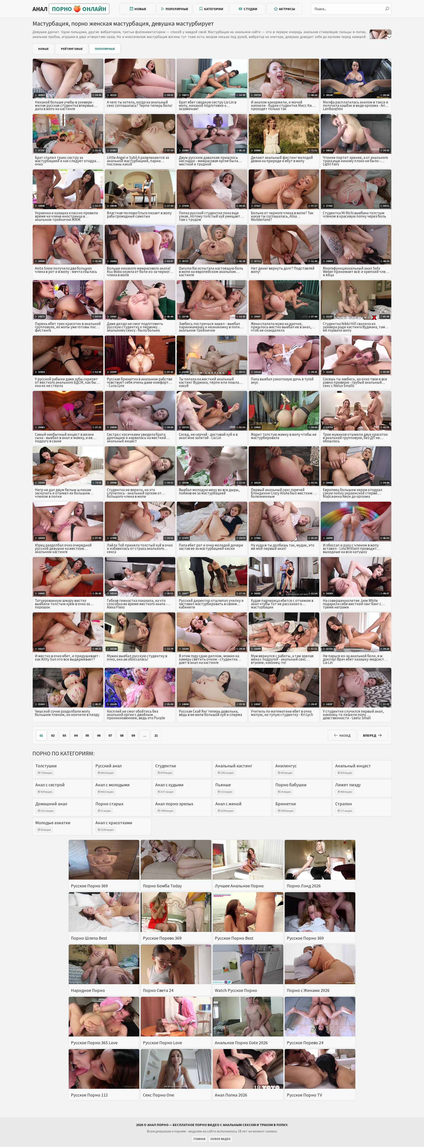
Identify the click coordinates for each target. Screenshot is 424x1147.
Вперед (369, 735)
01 (41, 735)
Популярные (177, 9)
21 (156, 735)
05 (87, 735)
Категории (213, 9)
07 (110, 735)
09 (133, 735)
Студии (250, 9)
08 (121, 735)
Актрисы (287, 9)
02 (53, 735)
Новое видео (220, 1139)
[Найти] (387, 8)
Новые (140, 9)
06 (98, 735)
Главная (199, 1139)
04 (76, 735)
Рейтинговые (72, 49)
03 (64, 735)
